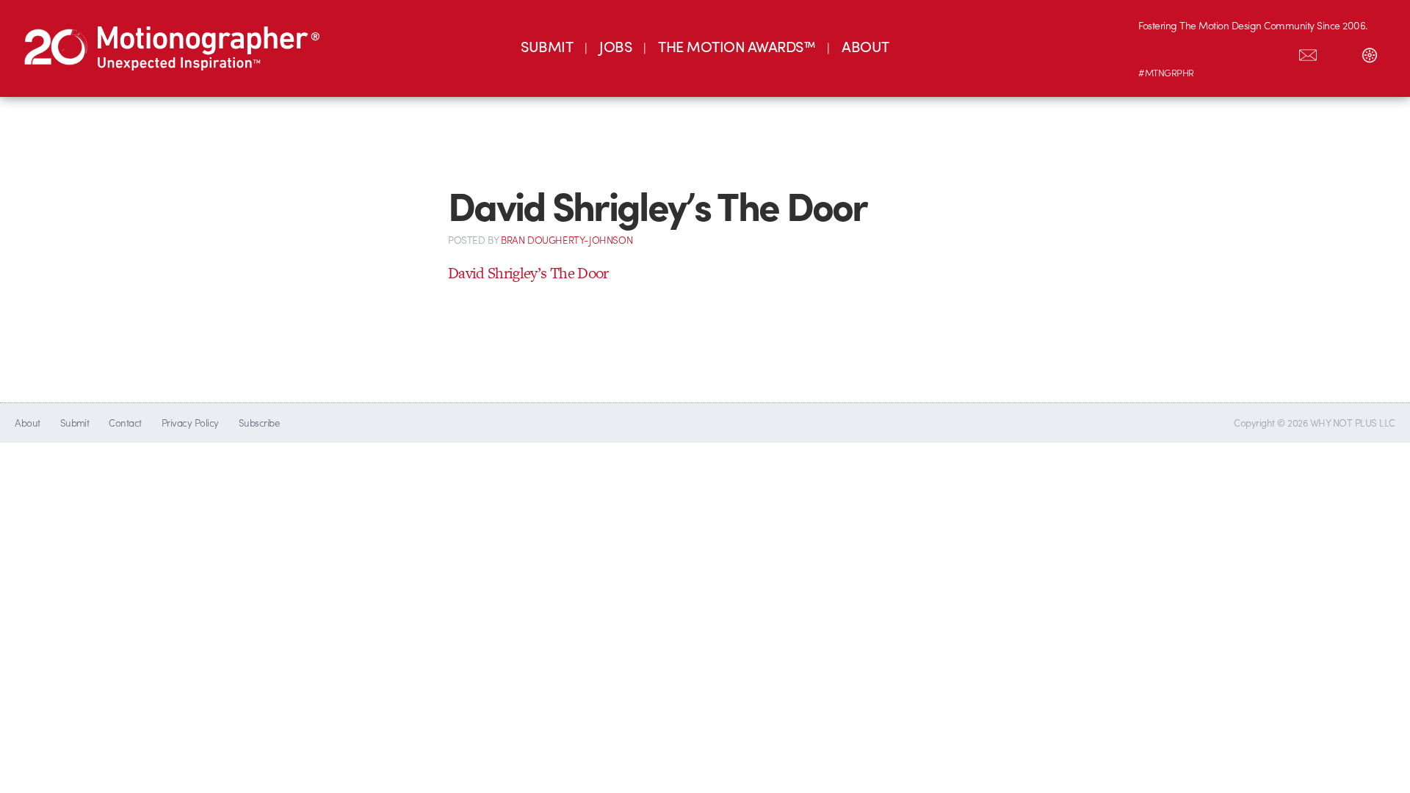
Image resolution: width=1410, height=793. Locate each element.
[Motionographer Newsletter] (1308, 52)
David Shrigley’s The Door (528, 272)
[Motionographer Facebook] (1246, 52)
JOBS (615, 46)
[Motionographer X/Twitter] (1277, 52)
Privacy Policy (190, 422)
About (27, 422)
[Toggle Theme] (1369, 52)
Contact (125, 422)
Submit (75, 422)
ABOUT (865, 46)
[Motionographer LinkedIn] (1184, 52)
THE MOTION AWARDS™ (736, 46)
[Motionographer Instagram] (1153, 52)
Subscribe (259, 422)
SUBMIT (547, 46)
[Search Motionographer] (1339, 52)
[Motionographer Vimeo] (1215, 52)
